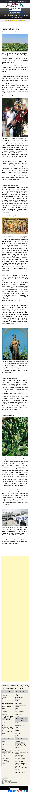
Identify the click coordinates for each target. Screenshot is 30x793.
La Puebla (4, 705)
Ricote (3, 763)
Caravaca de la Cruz (20, 725)
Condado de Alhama (20, 702)
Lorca (16, 708)
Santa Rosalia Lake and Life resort (7, 729)
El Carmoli (4, 697)
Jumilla (17, 732)
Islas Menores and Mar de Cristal (8, 699)
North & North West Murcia (22, 719)
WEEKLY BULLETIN (22, 1)
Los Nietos (4, 713)
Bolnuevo (17, 698)
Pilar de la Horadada (6, 717)
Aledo (16, 695)
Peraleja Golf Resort (6, 761)
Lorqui (3, 755)
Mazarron (17, 709)
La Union (4, 708)
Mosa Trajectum (5, 758)
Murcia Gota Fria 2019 (6, 781)
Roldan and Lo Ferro (6, 724)
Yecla (16, 736)
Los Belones (4, 711)
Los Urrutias (4, 714)
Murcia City (4, 760)
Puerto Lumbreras (19, 713)
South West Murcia (21, 691)
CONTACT (6, 1)
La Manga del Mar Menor (8, 703)
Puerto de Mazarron (20, 711)
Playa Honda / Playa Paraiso (6, 720)
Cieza (16, 728)
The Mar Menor (7, 691)
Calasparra (18, 724)
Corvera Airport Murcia (6, 780)
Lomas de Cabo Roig (20, 772)
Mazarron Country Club (21, 760)
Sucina (3, 765)
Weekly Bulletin (4, 783)
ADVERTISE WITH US (13, 1)
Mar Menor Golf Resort (7, 716)
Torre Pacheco (5, 735)
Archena (4, 746)
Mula (16, 735)
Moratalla (17, 733)
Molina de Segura (6, 757)
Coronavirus (3, 779)
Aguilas (17, 694)
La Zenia (17, 771)
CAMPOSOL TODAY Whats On (8, 777)
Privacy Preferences (14, 788)
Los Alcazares (5, 709)
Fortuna (17, 730)
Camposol (17, 700)
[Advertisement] (15, 619)
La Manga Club (5, 701)
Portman (4, 722)
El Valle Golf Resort (6, 750)
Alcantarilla (4, 744)
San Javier (4, 725)
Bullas (16, 722)
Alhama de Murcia (19, 697)
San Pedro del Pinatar (7, 727)
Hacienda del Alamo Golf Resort (21, 705)
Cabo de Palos (5, 694)
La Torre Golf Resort (6, 706)
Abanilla (3, 741)
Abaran (3, 742)
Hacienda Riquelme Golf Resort (7, 753)
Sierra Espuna (18, 714)
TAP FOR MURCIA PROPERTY (15, 21)
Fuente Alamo (18, 703)
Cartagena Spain (4, 778)
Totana (17, 716)
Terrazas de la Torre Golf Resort (7, 732)
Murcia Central (8, 739)
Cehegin (17, 727)
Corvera (3, 749)
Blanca (3, 747)
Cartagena (4, 695)
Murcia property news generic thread (9, 782)
